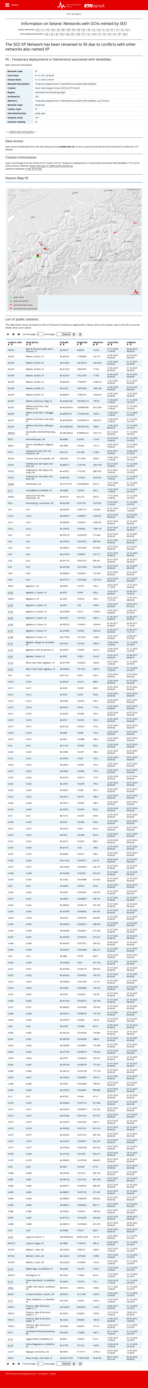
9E (83, 29)
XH (72, 33)
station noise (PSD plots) (21, 131)
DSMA (11, 484)
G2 (99, 29)
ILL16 (10, 649)
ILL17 (10, 1300)
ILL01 (10, 656)
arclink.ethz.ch (66, 146)
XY (112, 29)
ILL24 (10, 662)
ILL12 (10, 1339)
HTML (28, 168)
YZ (122, 29)
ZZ (127, 29)
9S (89, 29)
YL (88, 33)
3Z (52, 33)
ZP (119, 33)
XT (83, 33)
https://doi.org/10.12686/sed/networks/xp (51, 165)
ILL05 (10, 618)
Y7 (117, 29)
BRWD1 (11, 433)
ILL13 (10, 1281)
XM (78, 33)
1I (43, 29)
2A (47, 33)
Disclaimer (43, 1373)
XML (40, 168)
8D (63, 29)
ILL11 (10, 490)
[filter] (11, 344)
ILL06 (10, 624)
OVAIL (11, 1287)
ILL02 (10, 592)
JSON (34, 168)
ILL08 (10, 637)
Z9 (109, 33)
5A (58, 29)
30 (47, 29)
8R (68, 29)
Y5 (99, 33)
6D (62, 33)
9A (78, 29)
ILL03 (10, 605)
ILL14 (10, 1268)
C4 (94, 29)
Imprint (53, 1373)
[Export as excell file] (74, 334)
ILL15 (10, 643)
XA (67, 33)
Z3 (104, 33)
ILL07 (10, 630)
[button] (11, 5)
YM (94, 33)
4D (52, 29)
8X (73, 29)
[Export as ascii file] (80, 334)
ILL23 (10, 669)
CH (38, 29)
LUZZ (10, 1237)
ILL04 (10, 611)
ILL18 (10, 1345)
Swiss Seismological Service (24, 1373)
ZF (114, 33)
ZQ (124, 33)
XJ (107, 29)
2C (57, 33)
